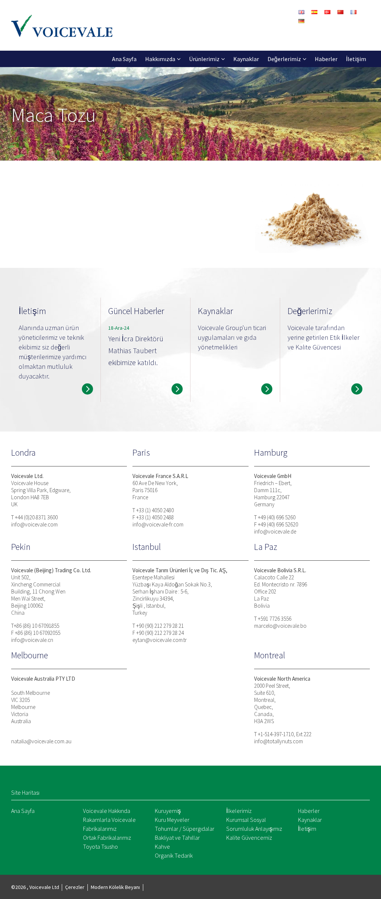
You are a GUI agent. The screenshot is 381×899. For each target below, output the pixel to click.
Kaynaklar (246, 59)
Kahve (162, 846)
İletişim (356, 59)
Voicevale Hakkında (106, 810)
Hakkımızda (160, 59)
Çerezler (74, 887)
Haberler (326, 59)
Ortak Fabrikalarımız (107, 837)
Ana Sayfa (124, 59)
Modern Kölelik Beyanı (115, 887)
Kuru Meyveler (172, 819)
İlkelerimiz (239, 810)
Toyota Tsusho (100, 846)
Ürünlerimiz (204, 59)
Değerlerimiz (284, 59)
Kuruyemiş (168, 810)
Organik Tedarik (174, 855)
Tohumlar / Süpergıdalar (184, 828)
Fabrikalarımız (99, 828)
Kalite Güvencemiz (249, 837)
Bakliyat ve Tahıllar (177, 837)
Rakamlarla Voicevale (109, 819)
